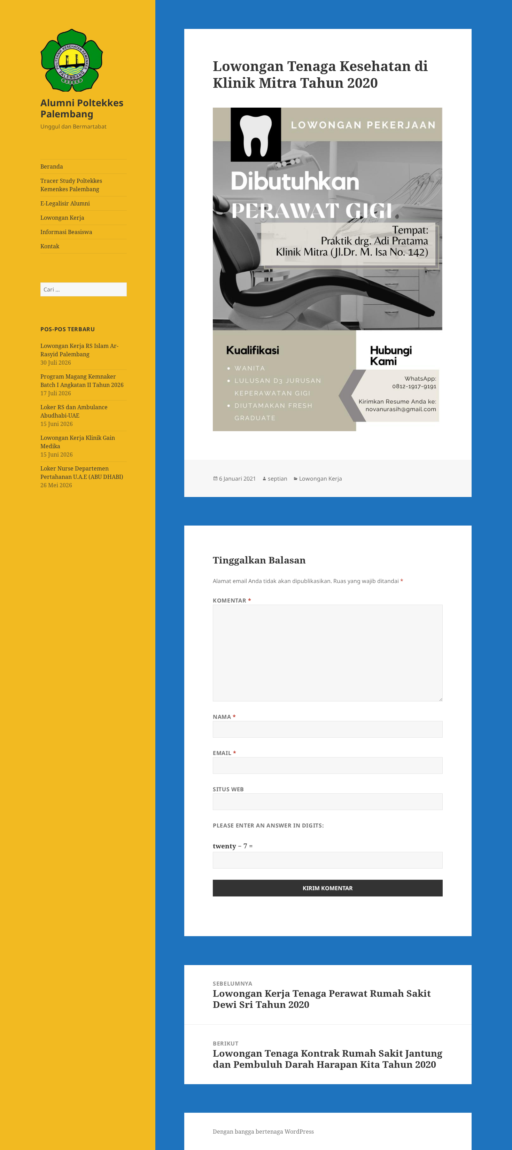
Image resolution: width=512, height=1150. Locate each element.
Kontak (49, 246)
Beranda (51, 166)
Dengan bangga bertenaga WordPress (263, 1131)
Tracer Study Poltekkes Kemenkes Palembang (71, 185)
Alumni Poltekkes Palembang (81, 108)
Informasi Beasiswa (66, 232)
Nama (224, 717)
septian (277, 478)
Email (224, 753)
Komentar (232, 600)
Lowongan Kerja (62, 218)
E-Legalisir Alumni (65, 203)
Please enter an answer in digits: (268, 825)
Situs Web (228, 789)
